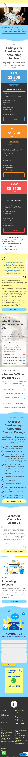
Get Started (14, 309)
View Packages (13, 35)
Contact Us (14, 601)
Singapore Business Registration (5, 736)
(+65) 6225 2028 (15, 1)
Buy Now (14, 119)
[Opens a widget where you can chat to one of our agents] (23, 754)
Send (9, 664)
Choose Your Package (14, 501)
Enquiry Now (14, 85)
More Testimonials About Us (14, 551)
